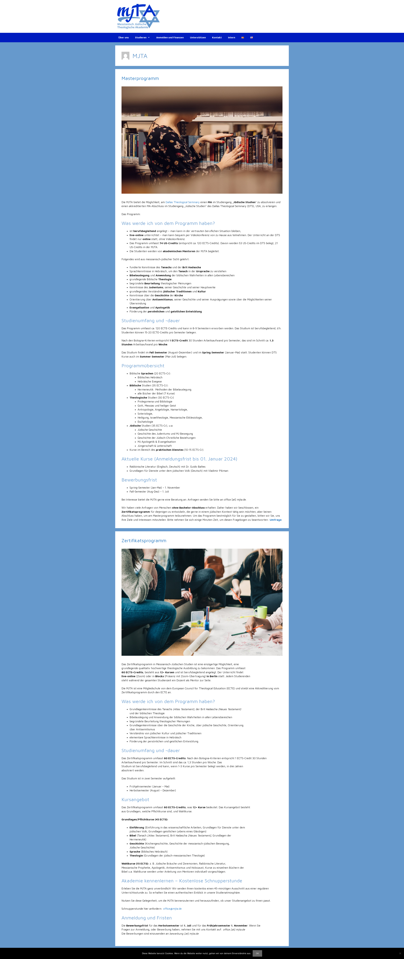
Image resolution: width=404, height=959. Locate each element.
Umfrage (276, 519)
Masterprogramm (140, 78)
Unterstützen (198, 37)
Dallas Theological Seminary (183, 202)
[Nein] (400, 953)
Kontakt (217, 37)
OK (257, 953)
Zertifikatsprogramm (144, 540)
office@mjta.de (172, 908)
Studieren (140, 37)
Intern (231, 37)
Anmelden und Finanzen (170, 37)
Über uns (123, 37)
